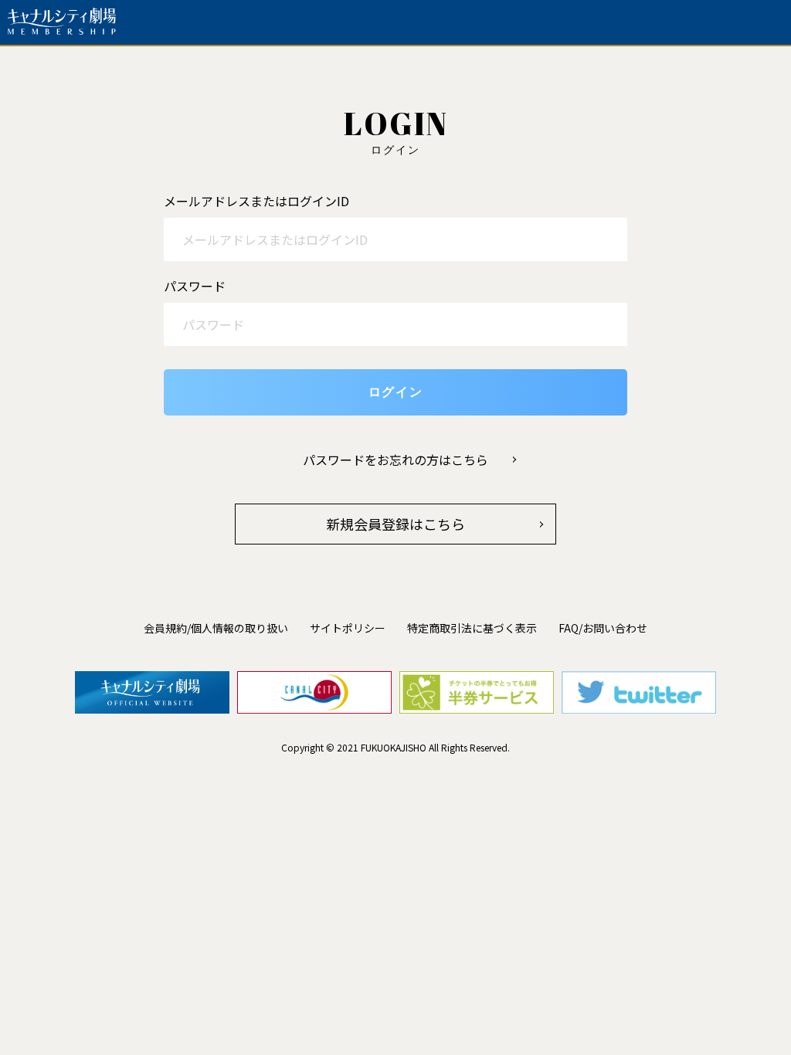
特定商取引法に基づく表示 (472, 628)
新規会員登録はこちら (395, 524)
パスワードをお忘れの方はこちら (395, 459)
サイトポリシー (347, 628)
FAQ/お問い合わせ (602, 628)
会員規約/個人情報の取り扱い (216, 628)
